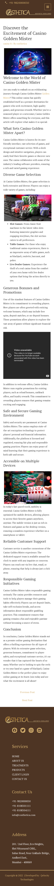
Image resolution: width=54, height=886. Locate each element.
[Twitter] (22, 730)
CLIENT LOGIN (20, 774)
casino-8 (7, 43)
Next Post (27, 700)
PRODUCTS (18, 770)
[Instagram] (31, 730)
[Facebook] (14, 730)
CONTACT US (19, 779)
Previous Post (27, 692)
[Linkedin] (39, 730)
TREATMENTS (20, 765)
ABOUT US (18, 760)
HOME (15, 756)
